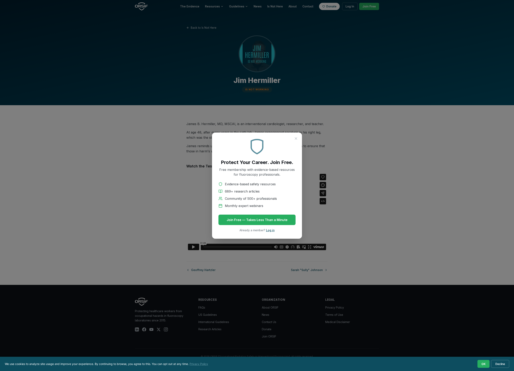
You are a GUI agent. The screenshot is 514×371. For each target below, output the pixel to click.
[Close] (296, 138)
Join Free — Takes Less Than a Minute (257, 220)
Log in (270, 230)
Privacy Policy (199, 364)
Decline (500, 364)
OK (483, 364)
